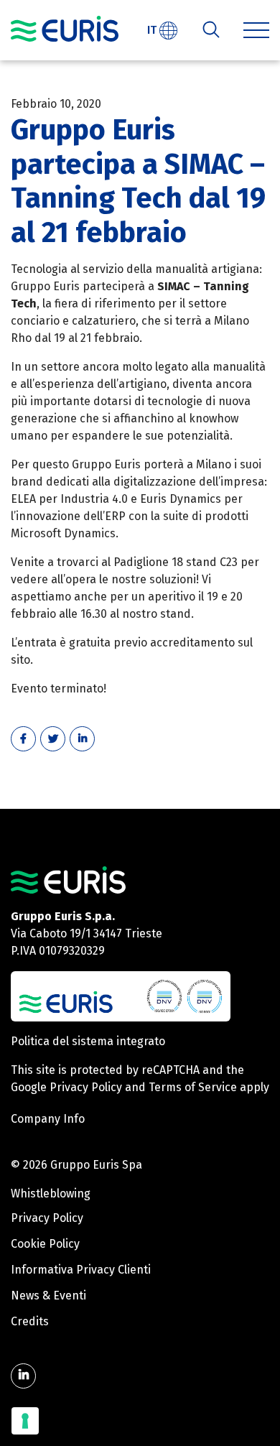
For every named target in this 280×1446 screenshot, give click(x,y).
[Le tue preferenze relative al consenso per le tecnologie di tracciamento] (25, 1421)
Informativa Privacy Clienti (81, 1269)
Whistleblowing (50, 1193)
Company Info (48, 1119)
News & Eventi (48, 1295)
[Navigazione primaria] (64, 28)
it (153, 30)
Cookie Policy (45, 1244)
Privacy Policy (86, 1087)
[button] (256, 30)
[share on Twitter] (52, 738)
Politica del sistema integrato (88, 1041)
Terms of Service (193, 1087)
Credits (30, 1321)
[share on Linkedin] (82, 738)
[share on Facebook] (23, 738)
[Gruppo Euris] (68, 879)
